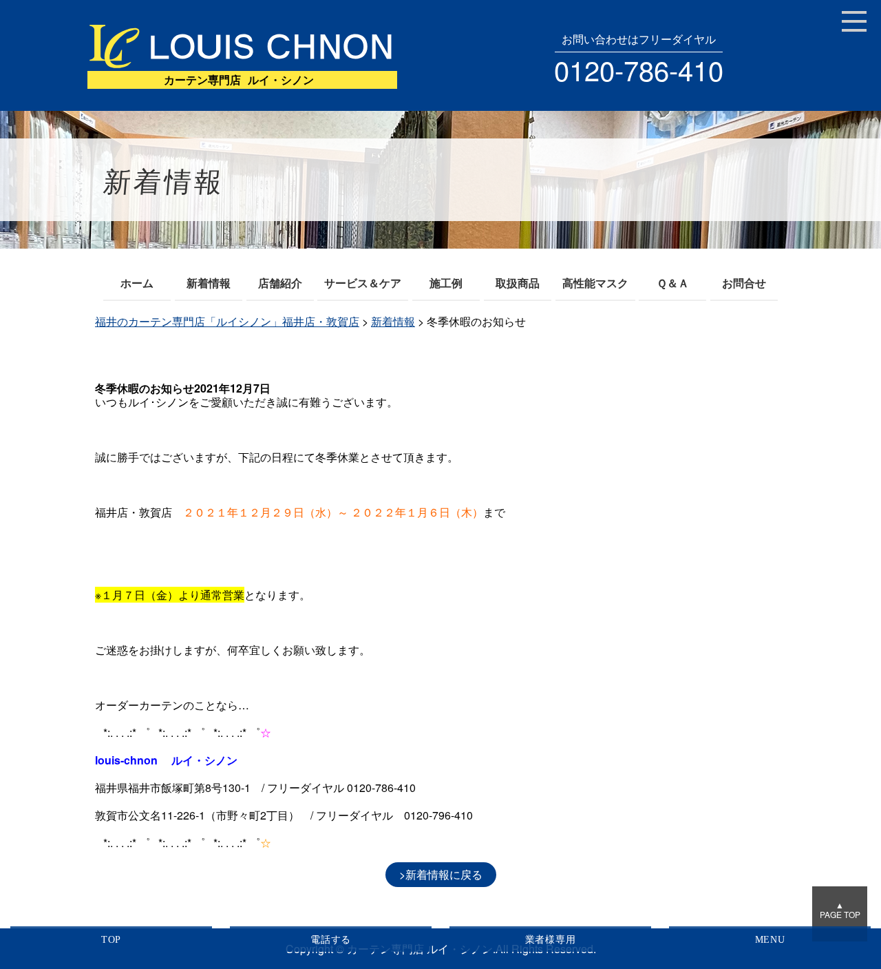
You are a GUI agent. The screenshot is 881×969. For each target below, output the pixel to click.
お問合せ (744, 283)
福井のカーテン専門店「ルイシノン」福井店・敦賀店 (227, 321)
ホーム (136, 283)
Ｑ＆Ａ (673, 283)
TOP (111, 940)
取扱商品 (518, 283)
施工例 (446, 283)
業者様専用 (550, 940)
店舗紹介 (280, 283)
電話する (330, 940)
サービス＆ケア (362, 283)
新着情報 (209, 283)
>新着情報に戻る (440, 874)
